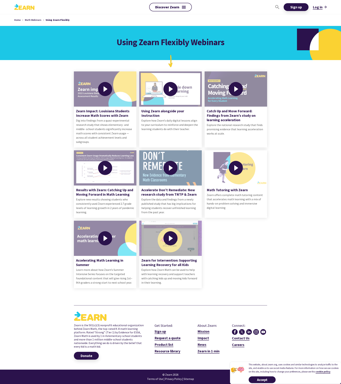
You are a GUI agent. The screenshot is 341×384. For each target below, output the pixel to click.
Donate (86, 355)
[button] (170, 7)
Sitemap (189, 379)
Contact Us (241, 338)
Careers (238, 344)
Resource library (167, 351)
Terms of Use (155, 379)
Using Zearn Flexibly (58, 20)
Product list (164, 344)
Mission (203, 331)
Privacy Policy (173, 379)
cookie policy (323, 371)
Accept (262, 379)
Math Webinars (33, 20)
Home (17, 20)
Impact (203, 338)
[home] (24, 7)
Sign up (296, 7)
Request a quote (168, 338)
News (201, 344)
